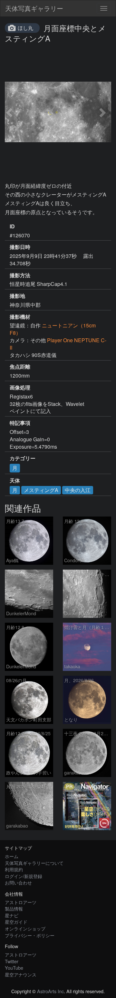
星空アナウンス (20, 974)
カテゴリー (22, 458)
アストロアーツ (20, 902)
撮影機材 (20, 316)
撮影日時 (20, 247)
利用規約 (14, 869)
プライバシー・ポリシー (29, 935)
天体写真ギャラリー (34, 8)
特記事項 (20, 422)
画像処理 (20, 387)
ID (12, 226)
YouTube (14, 967)
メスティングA (41, 490)
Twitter (11, 961)
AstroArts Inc (50, 991)
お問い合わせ (18, 882)
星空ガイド (16, 921)
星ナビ (11, 915)
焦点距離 (20, 366)
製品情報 (14, 908)
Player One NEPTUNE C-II (58, 343)
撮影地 (17, 295)
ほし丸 (25, 28)
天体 (15, 480)
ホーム (11, 856)
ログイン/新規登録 (23, 876)
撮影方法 (20, 275)
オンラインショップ (25, 928)
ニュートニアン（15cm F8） (53, 329)
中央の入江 (78, 490)
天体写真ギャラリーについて (34, 862)
